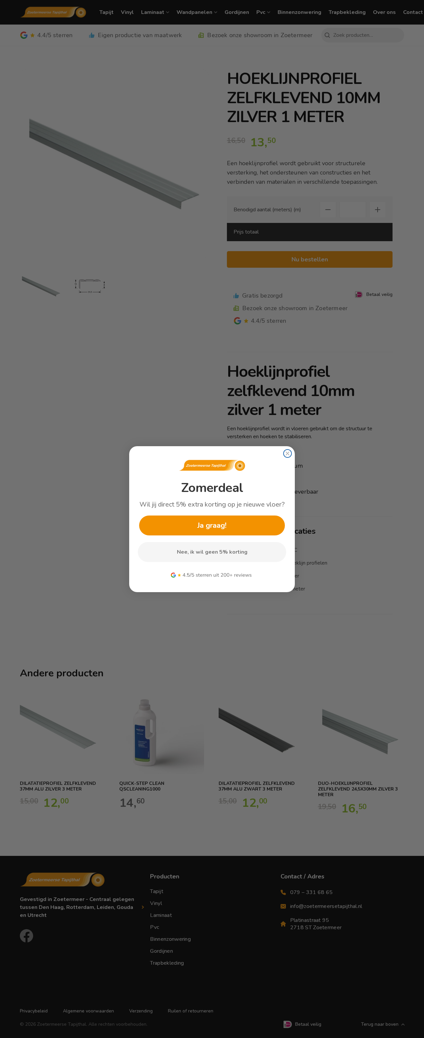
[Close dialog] (288, 453)
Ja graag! (212, 525)
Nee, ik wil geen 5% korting (212, 552)
